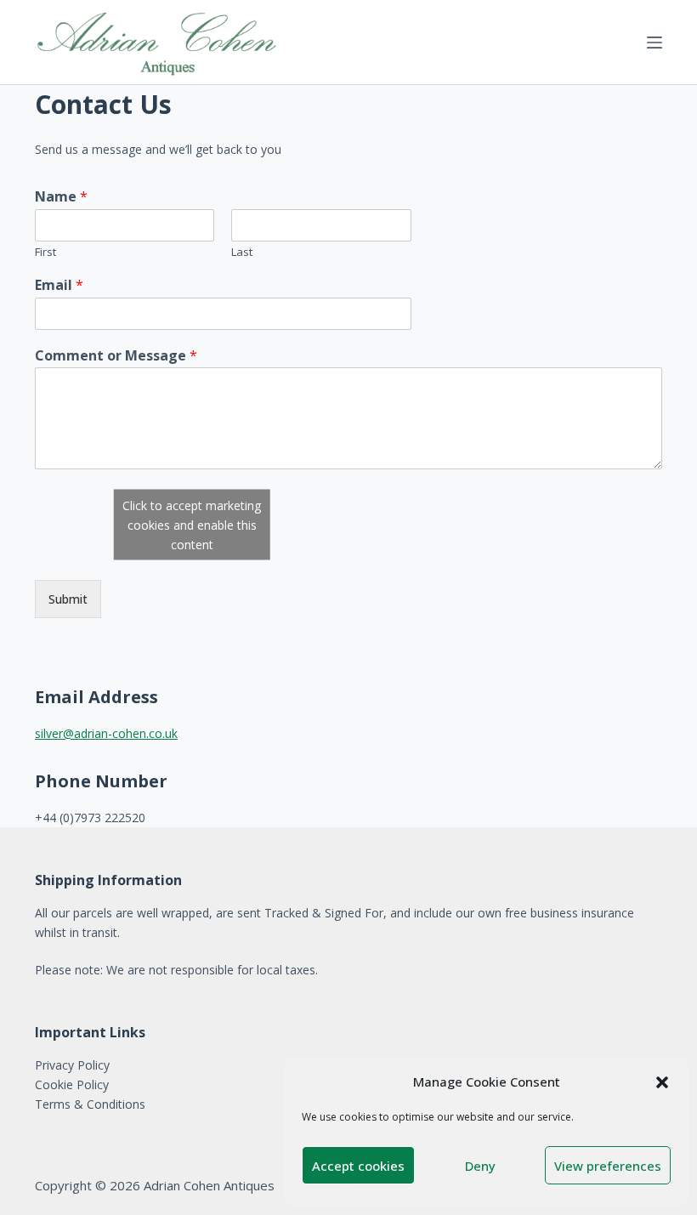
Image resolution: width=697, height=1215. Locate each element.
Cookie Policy (72, 1084)
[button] (662, 1082)
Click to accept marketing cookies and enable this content (191, 525)
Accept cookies (358, 1165)
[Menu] (654, 42)
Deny (480, 1165)
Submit (68, 599)
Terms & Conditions (90, 1104)
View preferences (607, 1165)
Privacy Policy (72, 1065)
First (45, 252)
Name (61, 197)
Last (241, 252)
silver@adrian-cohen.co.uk (106, 733)
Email (59, 285)
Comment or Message (116, 356)
